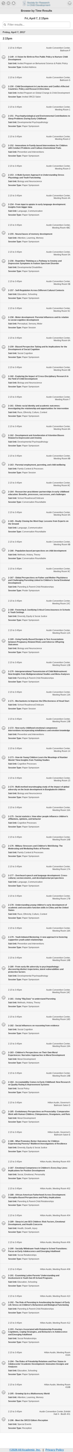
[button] (8, 3)
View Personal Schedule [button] (69, 3)
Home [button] (13, 3)
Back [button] (3, 3)
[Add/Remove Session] (3, 57)
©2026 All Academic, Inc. (25, 1449)
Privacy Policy (54, 1449)
